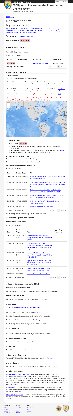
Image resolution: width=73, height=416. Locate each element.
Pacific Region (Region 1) (40, 63)
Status (9, 59)
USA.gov (29, 411)
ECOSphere (10, 17)
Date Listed (22, 59)
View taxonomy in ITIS (25, 36)
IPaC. (59, 94)
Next (63, 67)
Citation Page (21, 173)
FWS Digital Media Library (14, 395)
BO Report (48, 358)
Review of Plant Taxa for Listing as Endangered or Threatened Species (38, 269)
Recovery (10, 30)
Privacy (17, 409)
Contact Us (7, 414)
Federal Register (36, 28)
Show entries (13, 55)
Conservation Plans (35, 30)
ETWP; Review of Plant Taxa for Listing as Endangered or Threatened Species (39, 238)
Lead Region (36, 59)
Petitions (10, 32)
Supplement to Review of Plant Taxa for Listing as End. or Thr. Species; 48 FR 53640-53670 (46, 196)
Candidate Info (25, 28)
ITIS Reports (10, 388)
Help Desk (61, 89)
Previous (53, 67)
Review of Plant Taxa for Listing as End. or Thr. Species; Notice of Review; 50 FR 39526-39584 (45, 191)
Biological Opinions (20, 32)
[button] (9, 79)
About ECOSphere (7, 411)
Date (9, 173)
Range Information (12, 28)
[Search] (67, 1)
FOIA (28, 412)
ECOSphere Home (7, 408)
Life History (32, 32)
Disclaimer (18, 412)
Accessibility (19, 408)
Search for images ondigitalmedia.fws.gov (56, 30)
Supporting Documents (58, 231)
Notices (17, 411)
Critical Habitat (19, 30)
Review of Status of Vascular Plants (41, 207)
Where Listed (57, 59)
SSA (26, 30)
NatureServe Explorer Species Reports (19, 374)
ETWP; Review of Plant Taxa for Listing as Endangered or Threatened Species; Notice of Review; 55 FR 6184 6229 (48, 184)
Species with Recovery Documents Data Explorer (24, 307)
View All (61, 150)
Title (31, 173)
